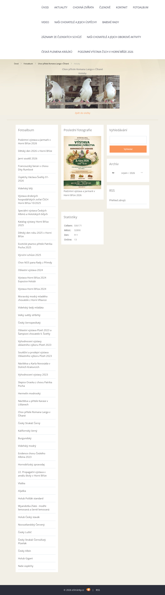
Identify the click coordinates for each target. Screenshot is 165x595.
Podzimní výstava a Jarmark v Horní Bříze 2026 (34, 141)
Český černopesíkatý (29, 322)
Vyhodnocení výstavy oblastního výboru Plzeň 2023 (34, 343)
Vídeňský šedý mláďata (31, 307)
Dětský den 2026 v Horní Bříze (35, 150)
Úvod (45, 7)
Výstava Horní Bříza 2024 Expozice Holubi (32, 279)
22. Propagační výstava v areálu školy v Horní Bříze (32, 473)
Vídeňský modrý (27, 445)
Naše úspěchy (25, 566)
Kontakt (121, 7)
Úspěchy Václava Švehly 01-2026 (33, 178)
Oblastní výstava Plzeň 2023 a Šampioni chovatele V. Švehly (34, 332)
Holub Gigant (25, 558)
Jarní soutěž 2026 (27, 158)
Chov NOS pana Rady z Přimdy (35, 262)
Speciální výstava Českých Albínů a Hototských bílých (33, 212)
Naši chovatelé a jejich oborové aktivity (114, 37)
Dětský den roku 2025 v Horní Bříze (35, 234)
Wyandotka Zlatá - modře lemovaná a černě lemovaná (33, 507)
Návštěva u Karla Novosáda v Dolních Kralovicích (34, 365)
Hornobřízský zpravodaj (31, 464)
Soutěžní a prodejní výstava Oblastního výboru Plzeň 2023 (35, 354)
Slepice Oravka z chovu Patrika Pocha (35, 384)
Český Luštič (25, 532)
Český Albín (24, 550)
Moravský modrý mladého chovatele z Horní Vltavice (33, 298)
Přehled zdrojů (117, 200)
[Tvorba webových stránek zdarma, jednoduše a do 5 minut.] (88, 589)
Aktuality (60, 7)
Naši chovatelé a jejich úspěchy (75, 22)
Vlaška (21, 483)
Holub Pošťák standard (30, 498)
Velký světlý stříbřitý (29, 315)
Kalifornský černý (27, 430)
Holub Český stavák (29, 517)
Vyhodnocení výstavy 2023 (33, 374)
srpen (124, 172)
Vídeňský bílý (25, 188)
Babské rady (110, 22)
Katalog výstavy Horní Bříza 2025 (33, 223)
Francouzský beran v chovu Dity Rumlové (33, 167)
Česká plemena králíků (56, 52)
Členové (105, 7)
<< (113, 172)
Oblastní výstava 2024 (30, 270)
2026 (132, 172)
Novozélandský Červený (31, 524)
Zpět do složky (82, 112)
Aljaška (22, 490)
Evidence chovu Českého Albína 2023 (31, 455)
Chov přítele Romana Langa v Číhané (53, 63)
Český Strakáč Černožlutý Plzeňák (32, 541)
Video (45, 22)
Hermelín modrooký (29, 393)
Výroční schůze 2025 (29, 254)
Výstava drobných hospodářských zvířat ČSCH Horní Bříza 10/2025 (33, 199)
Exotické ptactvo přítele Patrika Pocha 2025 (35, 245)
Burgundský (24, 438)
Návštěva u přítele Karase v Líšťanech (33, 402)
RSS (98, 589)
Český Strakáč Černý (29, 423)
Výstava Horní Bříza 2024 (32, 288)
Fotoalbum (140, 7)
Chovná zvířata (83, 7)
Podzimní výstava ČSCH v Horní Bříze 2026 (105, 52)
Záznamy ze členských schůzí (61, 37)
